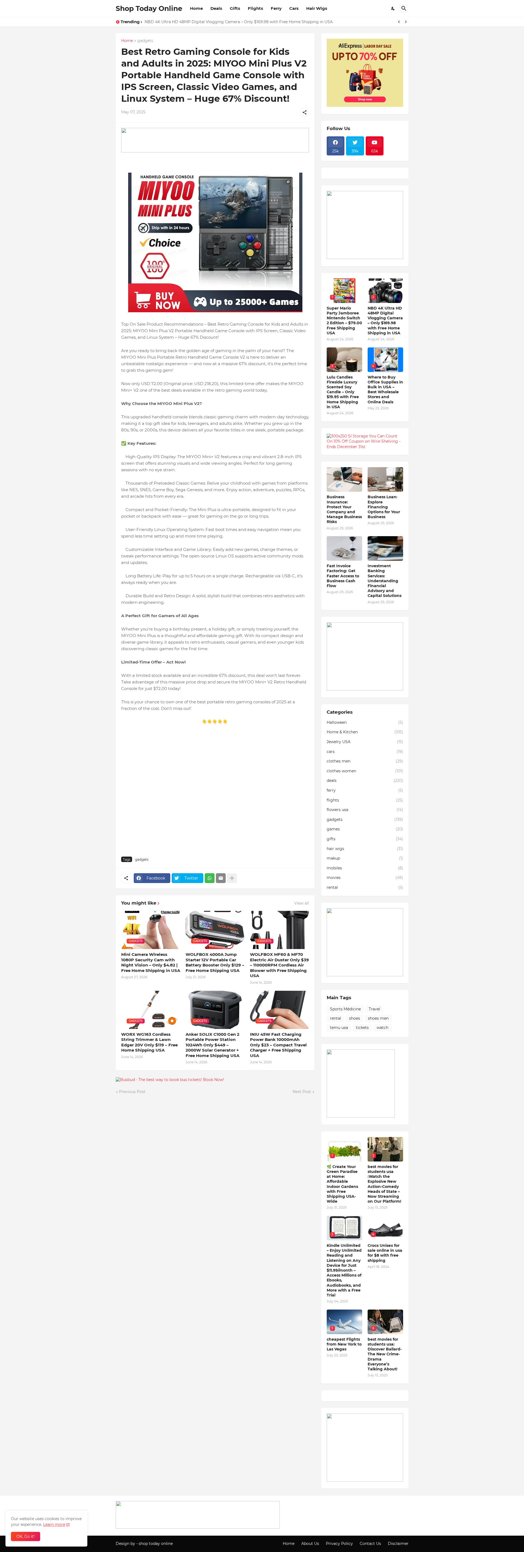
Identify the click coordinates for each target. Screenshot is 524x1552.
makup (365, 858)
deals (365, 780)
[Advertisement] (215, 793)
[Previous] (399, 22)
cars (365, 751)
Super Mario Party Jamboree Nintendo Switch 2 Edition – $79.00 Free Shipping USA (344, 320)
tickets (362, 1027)
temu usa (339, 1027)
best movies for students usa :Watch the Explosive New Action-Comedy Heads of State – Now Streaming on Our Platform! (384, 1184)
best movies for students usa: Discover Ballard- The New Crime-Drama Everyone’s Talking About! (385, 1354)
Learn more (54, 1524)
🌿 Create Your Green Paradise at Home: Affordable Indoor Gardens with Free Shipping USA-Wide (342, 1184)
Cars (294, 8)
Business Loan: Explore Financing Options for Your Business (384, 506)
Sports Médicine (345, 1009)
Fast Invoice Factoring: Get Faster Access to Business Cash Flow (343, 575)
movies (365, 877)
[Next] (406, 22)
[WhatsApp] (210, 878)
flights (365, 800)
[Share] (304, 112)
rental (365, 887)
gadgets (145, 41)
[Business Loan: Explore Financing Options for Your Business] (385, 479)
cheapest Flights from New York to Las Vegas (344, 1344)
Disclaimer (398, 1543)
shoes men (378, 1018)
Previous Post (132, 1091)
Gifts (235, 8)
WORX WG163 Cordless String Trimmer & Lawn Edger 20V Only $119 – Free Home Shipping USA (149, 1042)
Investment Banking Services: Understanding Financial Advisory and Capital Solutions (384, 580)
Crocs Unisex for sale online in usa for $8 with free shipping (385, 1253)
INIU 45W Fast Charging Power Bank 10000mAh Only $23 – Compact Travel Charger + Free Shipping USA (278, 1045)
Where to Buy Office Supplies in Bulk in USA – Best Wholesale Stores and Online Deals (385, 389)
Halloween (365, 722)
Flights (255, 8)
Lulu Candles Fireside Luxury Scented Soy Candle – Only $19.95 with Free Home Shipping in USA (236, 21)
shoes (354, 1018)
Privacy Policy (339, 1543)
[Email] (221, 878)
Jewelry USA (365, 741)
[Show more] (232, 878)
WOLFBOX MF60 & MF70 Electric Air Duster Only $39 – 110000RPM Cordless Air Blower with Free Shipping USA (279, 965)
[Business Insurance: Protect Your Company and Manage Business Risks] (344, 479)
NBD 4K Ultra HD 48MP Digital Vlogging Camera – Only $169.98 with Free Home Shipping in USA (385, 320)
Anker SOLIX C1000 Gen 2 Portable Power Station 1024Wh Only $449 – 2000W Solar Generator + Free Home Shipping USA (212, 1045)
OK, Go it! (25, 1536)
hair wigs (365, 848)
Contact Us (370, 1543)
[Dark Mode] (393, 8)
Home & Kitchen (365, 732)
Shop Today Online (149, 8)
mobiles (365, 868)
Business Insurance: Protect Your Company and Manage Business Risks (344, 509)
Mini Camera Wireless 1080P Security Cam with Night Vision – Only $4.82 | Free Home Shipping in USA (150, 962)
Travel (374, 1009)
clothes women (365, 771)
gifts (365, 838)
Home (196, 8)
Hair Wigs (316, 8)
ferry (365, 790)
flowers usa (365, 809)
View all (301, 903)
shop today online (156, 1543)
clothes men (365, 761)
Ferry (276, 8)
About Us (310, 1543)
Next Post (302, 1091)
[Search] (404, 8)
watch (382, 1027)
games (365, 829)
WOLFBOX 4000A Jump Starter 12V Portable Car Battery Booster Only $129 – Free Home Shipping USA (215, 962)
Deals (216, 8)
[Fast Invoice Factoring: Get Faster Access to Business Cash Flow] (344, 548)
